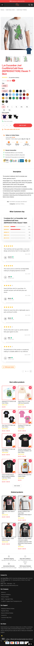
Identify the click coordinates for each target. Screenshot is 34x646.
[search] (29, 5)
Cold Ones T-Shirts (22, 10)
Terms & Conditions (6, 594)
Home (2, 10)
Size (3, 104)
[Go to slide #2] (17, 59)
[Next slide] (31, 33)
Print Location (5, 112)
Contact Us (4, 615)
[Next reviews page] (30, 371)
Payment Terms (5, 610)
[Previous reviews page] (23, 371)
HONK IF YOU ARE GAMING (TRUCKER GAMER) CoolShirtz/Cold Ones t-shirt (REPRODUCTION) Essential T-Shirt (25, 542)
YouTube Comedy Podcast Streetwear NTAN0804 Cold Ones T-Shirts (24, 451)
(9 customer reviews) (14, 77)
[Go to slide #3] (25, 59)
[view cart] (32, 5)
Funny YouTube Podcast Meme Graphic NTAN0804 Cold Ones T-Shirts (8, 476)
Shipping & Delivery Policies (7, 608)
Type (3, 83)
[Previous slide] (3, 33)
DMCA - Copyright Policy (7, 599)
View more (17, 485)
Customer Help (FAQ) (6, 617)
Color (3, 88)
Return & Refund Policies (7, 613)
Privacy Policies (5, 596)
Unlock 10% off (3, 639)
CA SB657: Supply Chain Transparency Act (11, 601)
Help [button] (31, 644)
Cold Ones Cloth (10, 10)
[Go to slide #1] (9, 59)
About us (3, 592)
